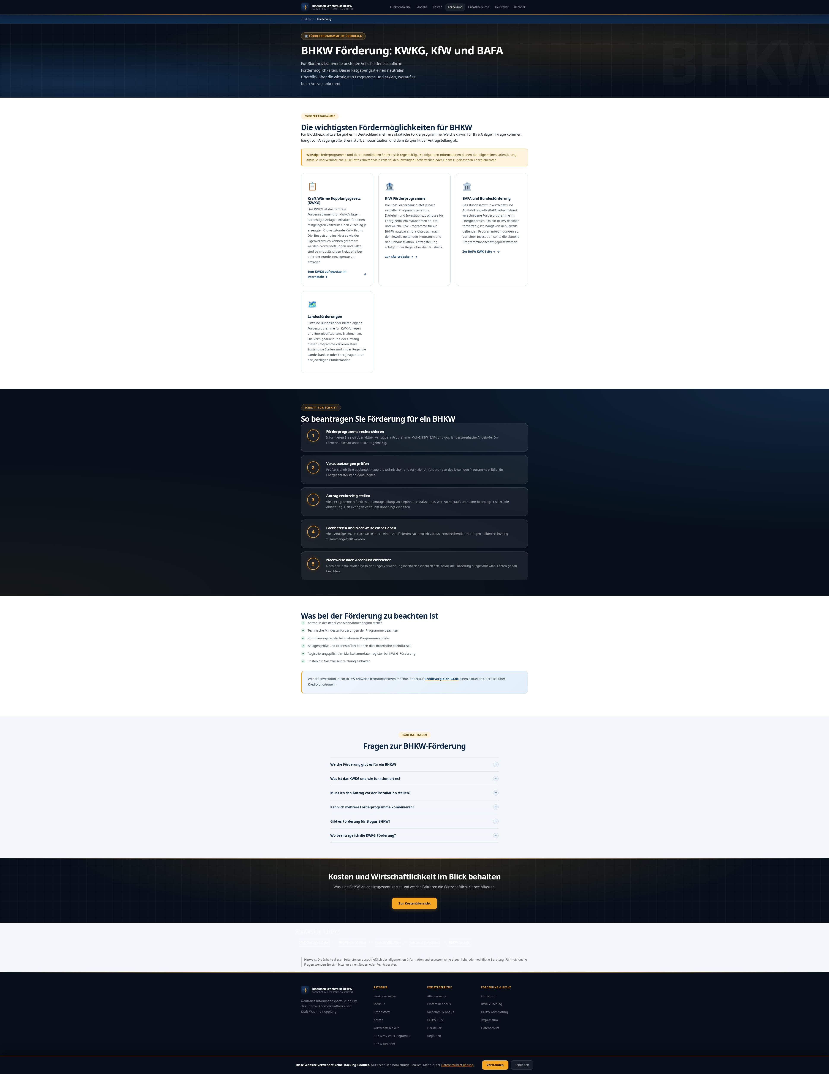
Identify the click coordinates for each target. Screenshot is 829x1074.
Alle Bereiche (436, 996)
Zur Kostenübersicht (414, 903)
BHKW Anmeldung (352, 942)
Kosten (437, 7)
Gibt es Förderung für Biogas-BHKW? (413, 821)
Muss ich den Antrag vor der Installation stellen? (413, 792)
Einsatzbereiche (478, 7)
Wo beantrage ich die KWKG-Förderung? (413, 835)
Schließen (522, 1065)
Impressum (489, 1020)
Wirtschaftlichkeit (388, 942)
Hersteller (502, 7)
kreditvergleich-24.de (442, 678)
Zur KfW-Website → (399, 257)
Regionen (434, 1036)
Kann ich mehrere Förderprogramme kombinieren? (413, 807)
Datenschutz (490, 1028)
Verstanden (495, 1065)
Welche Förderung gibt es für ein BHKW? (413, 764)
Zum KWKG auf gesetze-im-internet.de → (328, 274)
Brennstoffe (382, 1012)
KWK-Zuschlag (491, 1004)
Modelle (421, 7)
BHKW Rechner (460, 942)
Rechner (519, 7)
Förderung (455, 7)
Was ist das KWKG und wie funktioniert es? (413, 778)
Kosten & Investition (425, 942)
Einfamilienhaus (439, 1004)
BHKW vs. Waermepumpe (391, 1036)
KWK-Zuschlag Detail (314, 942)
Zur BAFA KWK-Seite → (478, 251)
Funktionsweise (400, 7)
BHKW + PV (435, 1020)
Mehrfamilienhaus (440, 1012)
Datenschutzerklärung (457, 1065)
